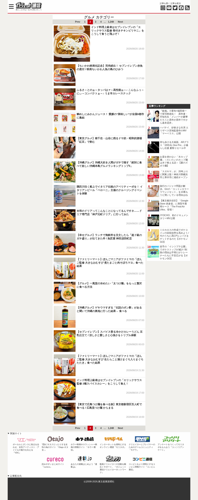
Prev (77, 22)
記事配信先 (16, 476)
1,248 (111, 22)
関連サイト (16, 433)
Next (120, 22)
